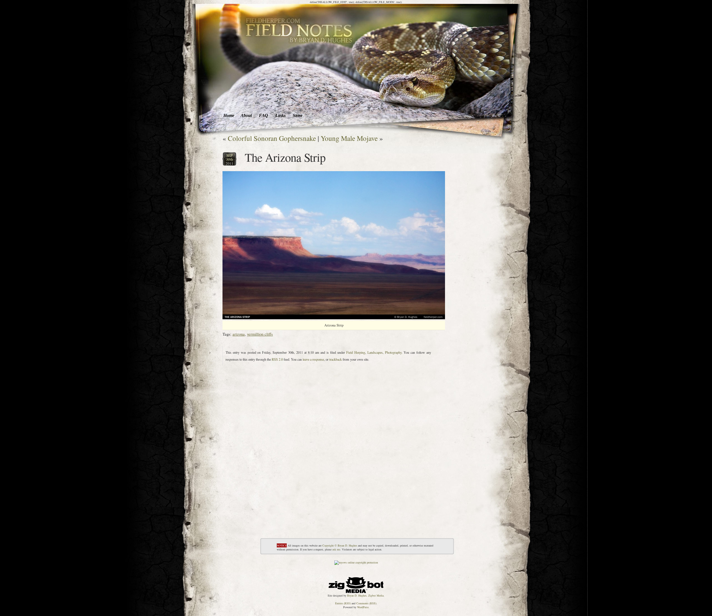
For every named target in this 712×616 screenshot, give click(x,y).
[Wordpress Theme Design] (356, 583)
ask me (336, 549)
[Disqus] (333, 468)
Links (280, 115)
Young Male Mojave (349, 138)
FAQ (263, 115)
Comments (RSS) (366, 603)
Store (297, 115)
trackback (335, 359)
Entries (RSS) (343, 603)
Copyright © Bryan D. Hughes (339, 545)
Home (228, 115)
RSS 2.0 (277, 359)
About (246, 115)
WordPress (363, 607)
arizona (239, 334)
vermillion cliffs (260, 334)
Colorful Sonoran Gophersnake (272, 138)
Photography (393, 352)
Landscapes (375, 352)
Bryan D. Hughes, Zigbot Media (365, 595)
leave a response (313, 359)
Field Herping (355, 352)
